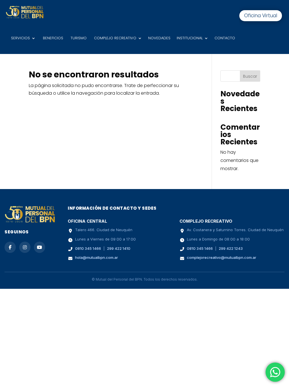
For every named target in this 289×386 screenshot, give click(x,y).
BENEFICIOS (52, 38)
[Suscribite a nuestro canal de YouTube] (39, 247)
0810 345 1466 (88, 248)
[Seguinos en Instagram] (24, 247)
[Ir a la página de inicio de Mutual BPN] (30, 221)
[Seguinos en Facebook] (10, 247)
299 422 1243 (231, 248)
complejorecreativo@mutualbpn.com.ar (221, 257)
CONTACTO (224, 38)
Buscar (250, 76)
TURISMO (78, 38)
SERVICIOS (20, 38)
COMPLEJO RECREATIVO (114, 38)
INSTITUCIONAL (190, 38)
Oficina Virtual (260, 15)
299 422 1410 (118, 248)
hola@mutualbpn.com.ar (96, 257)
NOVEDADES (159, 38)
